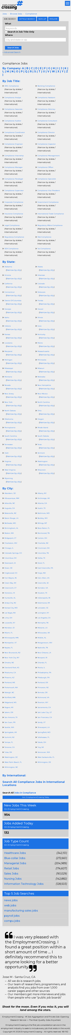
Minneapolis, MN (11, 638)
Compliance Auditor (12, 121)
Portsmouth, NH (11, 687)
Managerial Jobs (15, 863)
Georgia (7, 309)
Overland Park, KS (11, 667)
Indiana (7, 326)
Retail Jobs (11, 868)
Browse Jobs (16, 13)
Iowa (39, 326)
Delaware (41, 292)
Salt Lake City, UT (44, 712)
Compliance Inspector (46, 144)
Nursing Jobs (13, 878)
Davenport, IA (10, 563)
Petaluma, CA (10, 672)
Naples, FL (8, 648)
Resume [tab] (53, 19)
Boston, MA (9, 533)
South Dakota (43, 436)
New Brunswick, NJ (12, 653)
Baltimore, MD (43, 513)
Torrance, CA (9, 747)
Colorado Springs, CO (13, 553)
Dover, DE (8, 568)
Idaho (6, 317)
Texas (39, 444)
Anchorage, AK (43, 498)
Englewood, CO (10, 573)
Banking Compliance (46, 86)
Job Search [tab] (10, 19)
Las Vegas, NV (10, 613)
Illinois (40, 317)
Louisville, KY (9, 623)
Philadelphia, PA (44, 672)
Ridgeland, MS (10, 702)
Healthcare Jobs (15, 853)
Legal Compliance (12, 225)
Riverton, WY (42, 702)
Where (9, 35)
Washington (42, 461)
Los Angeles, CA (43, 618)
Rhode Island (42, 427)
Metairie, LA (42, 628)
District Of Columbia (12, 300)
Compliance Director (46, 132)
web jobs (10, 905)
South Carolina (10, 436)
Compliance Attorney (46, 109)
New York (8, 402)
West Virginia (10, 470)
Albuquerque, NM (11, 498)
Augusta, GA (9, 508)
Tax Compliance (44, 249)
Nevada (7, 385)
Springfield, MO (43, 732)
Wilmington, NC (11, 767)
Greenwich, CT (10, 588)
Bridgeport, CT (10, 538)
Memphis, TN (42, 623)
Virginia (7, 461)
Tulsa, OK (8, 752)
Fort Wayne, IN (10, 578)
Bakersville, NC (10, 513)
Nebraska (41, 377)
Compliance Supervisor (14, 190)
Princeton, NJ (43, 687)
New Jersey (9, 394)
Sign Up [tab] (42, 19)
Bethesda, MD (10, 523)
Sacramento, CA (44, 707)
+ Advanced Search (11, 52)
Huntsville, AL (10, 598)
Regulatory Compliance (14, 237)
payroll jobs (12, 915)
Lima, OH (8, 618)
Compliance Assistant (46, 97)
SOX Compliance (11, 249)
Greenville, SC (43, 583)
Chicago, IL (9, 548)
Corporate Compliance (13, 202)
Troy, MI (40, 747)
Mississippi (8, 368)
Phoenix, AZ (9, 677)
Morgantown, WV (44, 643)
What (8, 23)
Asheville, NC (9, 503)
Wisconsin (41, 470)
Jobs (4, 13)
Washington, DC (11, 757)
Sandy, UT (41, 722)
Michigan (8, 360)
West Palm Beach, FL (13, 762)
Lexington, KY (43, 613)
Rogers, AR (8, 707)
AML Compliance (11, 86)
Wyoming (8, 478)
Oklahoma (8, 419)
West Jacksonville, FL (45, 757)
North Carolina (43, 402)
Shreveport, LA (43, 727)
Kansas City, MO (11, 608)
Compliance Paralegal (13, 179)
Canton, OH (42, 538)
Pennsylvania (9, 427)
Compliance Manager (13, 167)
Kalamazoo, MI (43, 603)
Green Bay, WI (10, 583)
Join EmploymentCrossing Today (35, 797)
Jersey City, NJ (10, 603)
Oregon (40, 419)
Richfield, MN (9, 697)
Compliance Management (48, 156)
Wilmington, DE (44, 762)
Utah (6, 453)
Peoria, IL (41, 667)
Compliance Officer (45, 167)
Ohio (39, 411)
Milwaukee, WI (43, 633)
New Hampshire (44, 385)
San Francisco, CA (44, 717)
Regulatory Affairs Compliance (50, 225)
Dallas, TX (41, 558)
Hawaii (40, 309)
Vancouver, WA (43, 752)
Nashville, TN (42, 648)
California (8, 284)
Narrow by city (14, 270)
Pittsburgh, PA (43, 677)
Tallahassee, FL (43, 737)
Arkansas (41, 275)
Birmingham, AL (11, 528)
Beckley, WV (42, 518)
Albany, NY (42, 493)
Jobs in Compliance (25, 792)
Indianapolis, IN (43, 598)
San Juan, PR (9, 722)
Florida (40, 300)
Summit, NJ (9, 737)
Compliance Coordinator (14, 132)
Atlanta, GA (42, 503)
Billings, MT (42, 523)
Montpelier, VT (10, 643)
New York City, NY (11, 658)
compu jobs (12, 920)
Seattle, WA (9, 727)
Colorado (41, 284)
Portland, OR (42, 682)
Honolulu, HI (9, 593)
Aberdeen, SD (10, 493)
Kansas (7, 334)
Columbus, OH (10, 558)
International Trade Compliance (50, 214)
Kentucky (41, 334)
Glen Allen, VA (43, 578)
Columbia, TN (43, 553)
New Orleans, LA (44, 653)
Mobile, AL (41, 638)
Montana (8, 377)
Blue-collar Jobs (14, 858)
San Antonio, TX (11, 717)
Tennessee (8, 444)
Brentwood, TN (43, 533)
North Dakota (10, 411)
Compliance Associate (13, 109)
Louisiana (8, 343)
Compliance (31, 13)
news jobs (11, 900)
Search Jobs (13, 48)
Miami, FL (8, 633)
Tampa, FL (8, 742)
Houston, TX (42, 593)
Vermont (41, 453)
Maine (40, 343)
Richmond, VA (43, 697)
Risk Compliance (44, 237)
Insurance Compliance (13, 214)
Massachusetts (43, 351)
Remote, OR (42, 692)
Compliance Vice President (48, 190)
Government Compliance (48, 202)
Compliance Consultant (47, 121)
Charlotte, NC (43, 543)
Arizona (7, 275)
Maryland (8, 351)
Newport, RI (42, 658)
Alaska (40, 267)
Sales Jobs (11, 873)
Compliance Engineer (13, 144)
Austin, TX (41, 508)
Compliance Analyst (12, 97)
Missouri (40, 368)
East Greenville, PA (45, 568)
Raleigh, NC (9, 692)
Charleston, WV (10, 543)
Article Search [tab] (27, 19)
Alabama (8, 267)
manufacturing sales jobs (21, 910)
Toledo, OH (41, 742)
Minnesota (41, 360)
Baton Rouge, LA (11, 518)
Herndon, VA (42, 588)
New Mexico (42, 394)
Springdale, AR (10, 732)
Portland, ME (9, 682)
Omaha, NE (9, 663)
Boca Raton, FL (43, 528)
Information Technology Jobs (24, 883)
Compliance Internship (14, 156)
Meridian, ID (9, 628)
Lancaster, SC (42, 608)
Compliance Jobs (15, 63)
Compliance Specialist (46, 179)
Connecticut (9, 292)
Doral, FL (41, 563)
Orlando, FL (42, 663)
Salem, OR (8, 712)
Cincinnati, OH (43, 548)
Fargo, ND (41, 573)
